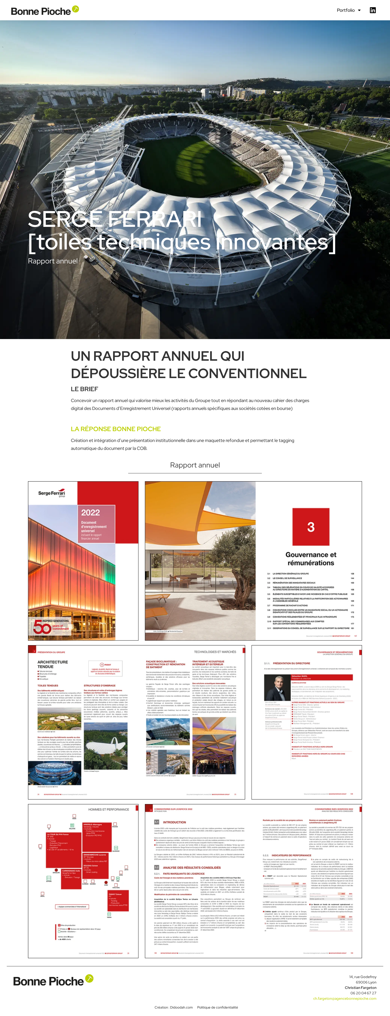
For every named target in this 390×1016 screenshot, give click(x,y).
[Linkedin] (373, 10)
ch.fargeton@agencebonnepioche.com (344, 998)
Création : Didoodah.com (174, 1007)
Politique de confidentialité (217, 1007)
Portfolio (346, 10)
